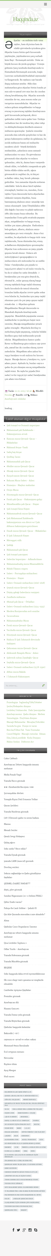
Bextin (36, 1124)
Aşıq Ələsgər (10, 1070)
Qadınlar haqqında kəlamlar (17, 1027)
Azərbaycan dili (11, 1002)
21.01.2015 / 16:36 (23, 391)
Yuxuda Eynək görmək (14, 855)
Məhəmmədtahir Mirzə (18, 621)
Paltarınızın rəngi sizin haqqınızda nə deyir (23, 1195)
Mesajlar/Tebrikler (36, 722)
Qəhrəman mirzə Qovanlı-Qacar (22, 648)
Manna (7, 824)
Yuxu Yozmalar (32, 730)
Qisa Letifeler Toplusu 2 (15, 943)
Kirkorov (25, 1136)
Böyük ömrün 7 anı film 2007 (33, 1132)
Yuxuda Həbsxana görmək (16, 955)
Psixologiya (12, 702)
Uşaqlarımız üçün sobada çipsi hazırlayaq (22, 1202)
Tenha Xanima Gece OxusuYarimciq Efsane (21, 1180)
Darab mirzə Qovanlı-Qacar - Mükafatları (26, 531)
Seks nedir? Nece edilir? (15, 849)
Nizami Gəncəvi (11, 1009)
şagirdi (8, 1136)
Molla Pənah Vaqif (12, 775)
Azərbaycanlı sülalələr (15, 399)
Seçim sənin (9, 1113)
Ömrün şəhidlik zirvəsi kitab (34, 1147)
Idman (42, 734)
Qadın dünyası (29, 714)
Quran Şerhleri (11, 805)
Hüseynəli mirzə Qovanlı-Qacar (22, 635)
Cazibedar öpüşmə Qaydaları (17, 990)
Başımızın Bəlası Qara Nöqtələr (18, 1092)
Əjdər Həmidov (11, 1117)
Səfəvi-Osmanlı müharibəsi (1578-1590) (26, 667)
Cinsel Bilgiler (13, 734)
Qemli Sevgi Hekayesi (14, 836)
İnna (25, 1151)
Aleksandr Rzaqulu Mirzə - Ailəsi (22, 653)
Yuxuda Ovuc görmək (13, 1183)
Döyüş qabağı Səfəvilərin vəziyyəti (23, 592)
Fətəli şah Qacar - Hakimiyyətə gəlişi (24, 499)
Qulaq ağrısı (9, 842)
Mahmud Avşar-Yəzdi (17, 447)
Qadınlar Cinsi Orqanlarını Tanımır (20, 927)
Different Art (27, 742)
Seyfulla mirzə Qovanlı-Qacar (21, 662)
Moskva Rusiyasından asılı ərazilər (23, 611)
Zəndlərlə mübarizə (16, 597)
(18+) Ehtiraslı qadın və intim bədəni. (21, 818)
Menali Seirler (10, 830)
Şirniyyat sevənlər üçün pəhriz (18, 1176)
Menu (45, 4)
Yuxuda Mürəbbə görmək (16, 961)
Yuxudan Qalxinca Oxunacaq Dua (18, 1206)
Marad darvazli (29, 1099)
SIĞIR (16, 1147)
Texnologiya (12, 718)
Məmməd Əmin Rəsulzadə (16, 1046)
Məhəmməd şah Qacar (17, 550)
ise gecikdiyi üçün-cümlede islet (17, 1124)
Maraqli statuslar (30, 734)
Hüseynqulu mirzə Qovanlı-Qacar (23, 495)
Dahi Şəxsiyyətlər (36, 710)
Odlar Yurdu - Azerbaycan (16, 949)
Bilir (16, 1136)
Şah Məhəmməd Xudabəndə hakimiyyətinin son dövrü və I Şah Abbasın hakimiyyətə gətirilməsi (23, 522)
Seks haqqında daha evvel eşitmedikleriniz (24, 974)
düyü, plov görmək (13, 890)
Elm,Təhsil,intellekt (16, 738)
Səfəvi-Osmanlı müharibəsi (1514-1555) (26, 606)
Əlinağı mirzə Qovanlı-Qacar (20, 471)
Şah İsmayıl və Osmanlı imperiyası (23, 425)
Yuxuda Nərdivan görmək (16, 812)
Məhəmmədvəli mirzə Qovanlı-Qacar (24, 513)
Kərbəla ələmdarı (12, 1151)
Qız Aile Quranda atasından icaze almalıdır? (24, 914)
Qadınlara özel (11, 1210)
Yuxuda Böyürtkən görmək (16, 1021)
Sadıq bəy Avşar (14, 452)
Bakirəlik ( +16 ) (11, 1033)
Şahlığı (10, 545)
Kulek (7, 1199)
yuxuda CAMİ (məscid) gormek (18, 861)
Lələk (27, 1128)
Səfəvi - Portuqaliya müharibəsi (22, 573)
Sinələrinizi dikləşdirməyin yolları (27, 1109)
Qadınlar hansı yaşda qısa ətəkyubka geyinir (23, 1164)
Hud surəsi (9, 1076)
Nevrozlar (8, 1058)
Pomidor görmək (12, 996)
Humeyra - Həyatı (15, 578)
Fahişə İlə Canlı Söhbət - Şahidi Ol (20, 908)
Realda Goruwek (11, 1132)
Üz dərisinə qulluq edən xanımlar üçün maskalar (21, 1156)
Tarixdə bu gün (14, 726)
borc (33, 1151)
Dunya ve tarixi (29, 726)
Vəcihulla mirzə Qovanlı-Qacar (21, 630)
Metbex (41, 714)
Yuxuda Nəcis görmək (14, 781)
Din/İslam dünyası (28, 718)
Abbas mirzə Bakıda (16, 672)
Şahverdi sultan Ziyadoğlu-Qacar (22, 658)
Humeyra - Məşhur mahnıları (21, 485)
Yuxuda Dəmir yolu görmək (17, 1015)
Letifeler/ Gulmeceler (17, 710)
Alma (6, 920)
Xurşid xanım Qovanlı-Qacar (20, 476)
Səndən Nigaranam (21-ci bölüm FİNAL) (23, 896)
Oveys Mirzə (12, 490)
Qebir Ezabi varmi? (13, 902)
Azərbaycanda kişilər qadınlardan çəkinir (22, 1143)
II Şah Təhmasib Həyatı (18, 536)
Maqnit (24, 1210)
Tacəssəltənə (13, 616)
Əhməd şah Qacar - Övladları (20, 602)
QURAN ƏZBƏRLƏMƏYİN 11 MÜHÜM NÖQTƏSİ (21, 1096)
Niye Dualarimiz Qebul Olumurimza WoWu (22, 1187)
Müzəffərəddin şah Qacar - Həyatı (23, 504)
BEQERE (8, 968)
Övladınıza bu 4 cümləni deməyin (18, 1160)
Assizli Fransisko (29, 1139)
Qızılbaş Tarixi (13, 457)
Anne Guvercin (11, 1168)
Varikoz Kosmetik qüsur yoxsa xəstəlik (21, 1172)
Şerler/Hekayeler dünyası (19, 706)
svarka (36, 1120)
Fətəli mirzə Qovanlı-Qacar (20, 625)
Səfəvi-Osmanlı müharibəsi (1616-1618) (26, 583)
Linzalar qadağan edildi (23, 1199)
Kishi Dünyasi (34, 738)
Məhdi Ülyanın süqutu (17, 569)
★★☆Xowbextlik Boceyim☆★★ (19, 787)
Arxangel (24, 1117)
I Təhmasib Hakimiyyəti (18, 677)
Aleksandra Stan (11, 1139)
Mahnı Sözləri (13, 742)
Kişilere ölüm (10, 1064)
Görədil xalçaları (12, 1099)
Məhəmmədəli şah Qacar (18, 461)
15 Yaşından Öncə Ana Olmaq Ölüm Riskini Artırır (25, 1191)
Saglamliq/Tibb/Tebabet (30, 702)
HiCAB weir (9, 1128)
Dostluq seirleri (11, 867)
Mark (19, 1128)
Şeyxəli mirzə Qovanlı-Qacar (20, 588)
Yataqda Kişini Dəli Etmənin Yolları (21, 799)
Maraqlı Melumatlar (16, 722)
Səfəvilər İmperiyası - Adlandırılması (24, 559)
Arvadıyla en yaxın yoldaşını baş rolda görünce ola (24, 1104)
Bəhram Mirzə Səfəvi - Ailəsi (20, 480)
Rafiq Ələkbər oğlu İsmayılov (17, 1120)
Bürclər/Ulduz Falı (15, 730)
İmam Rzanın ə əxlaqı (26, 1113)
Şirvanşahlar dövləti (14, 793)
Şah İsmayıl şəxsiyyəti (17, 554)
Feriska (8, 395)
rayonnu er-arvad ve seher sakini (20, 1039)
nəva (7, 1109)
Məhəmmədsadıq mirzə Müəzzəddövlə (25, 564)
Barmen (8, 1147)
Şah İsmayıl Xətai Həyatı (18, 509)
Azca (41, 1139)
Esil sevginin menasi (14, 1052)
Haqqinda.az (25, 19)
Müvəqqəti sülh (14, 540)
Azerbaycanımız (14, 714)
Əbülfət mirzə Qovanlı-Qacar (20, 466)
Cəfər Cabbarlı (10, 758)
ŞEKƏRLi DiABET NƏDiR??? (17, 883)
